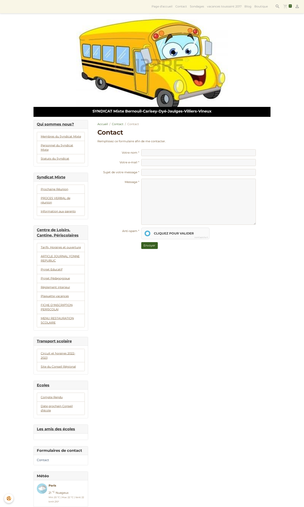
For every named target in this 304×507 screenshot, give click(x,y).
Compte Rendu (52, 397)
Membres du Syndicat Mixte (61, 136)
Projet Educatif (51, 269)
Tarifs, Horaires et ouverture (61, 247)
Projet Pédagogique (55, 278)
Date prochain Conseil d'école (57, 408)
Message (131, 182)
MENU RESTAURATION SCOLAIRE (57, 320)
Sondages (197, 6)
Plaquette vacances (55, 296)
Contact (181, 6)
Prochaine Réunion (54, 189)
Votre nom (129, 152)
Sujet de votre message (120, 172)
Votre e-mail (128, 162)
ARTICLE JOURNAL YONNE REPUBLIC (60, 258)
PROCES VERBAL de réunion (55, 200)
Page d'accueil (162, 6)
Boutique (261, 6)
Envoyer (149, 245)
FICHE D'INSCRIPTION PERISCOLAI (57, 307)
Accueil (102, 124)
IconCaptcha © (201, 237)
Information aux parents (58, 211)
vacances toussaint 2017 (224, 6)
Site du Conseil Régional (58, 366)
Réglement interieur (55, 287)
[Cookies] (8, 498)
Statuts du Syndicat (55, 158)
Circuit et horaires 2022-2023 (58, 356)
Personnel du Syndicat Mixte (57, 147)
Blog (247, 6)
